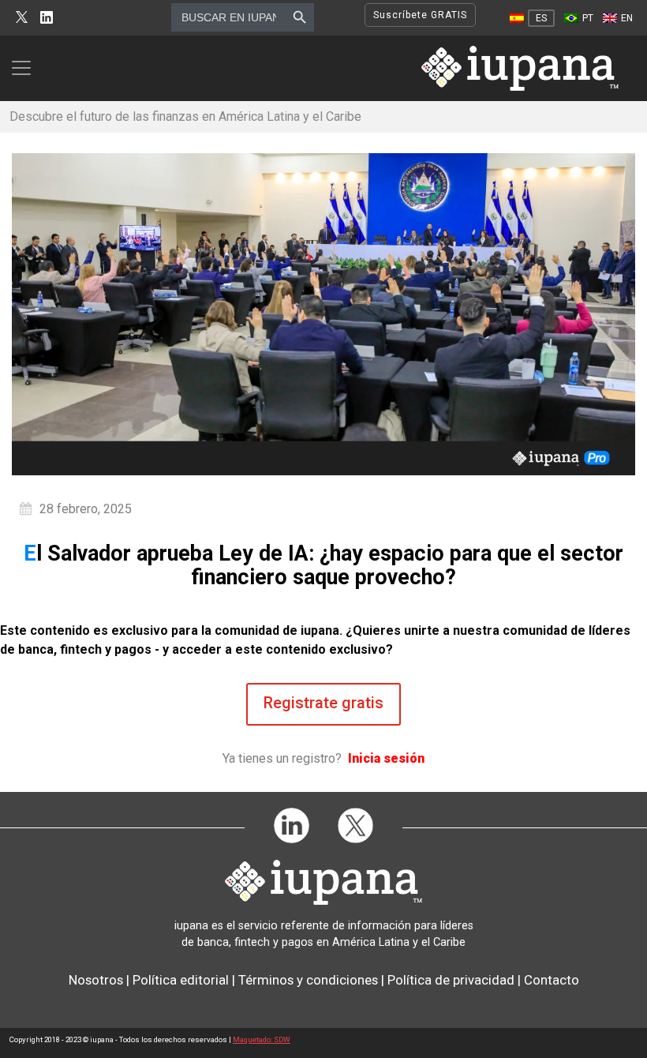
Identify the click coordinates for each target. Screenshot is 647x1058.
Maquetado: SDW (261, 1039)
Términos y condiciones (308, 980)
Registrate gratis (323, 702)
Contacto (551, 980)
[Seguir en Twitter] (21, 17)
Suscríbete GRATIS (420, 15)
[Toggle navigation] (26, 68)
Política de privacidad (450, 980)
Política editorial (181, 980)
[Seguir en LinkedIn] (46, 17)
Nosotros (96, 980)
